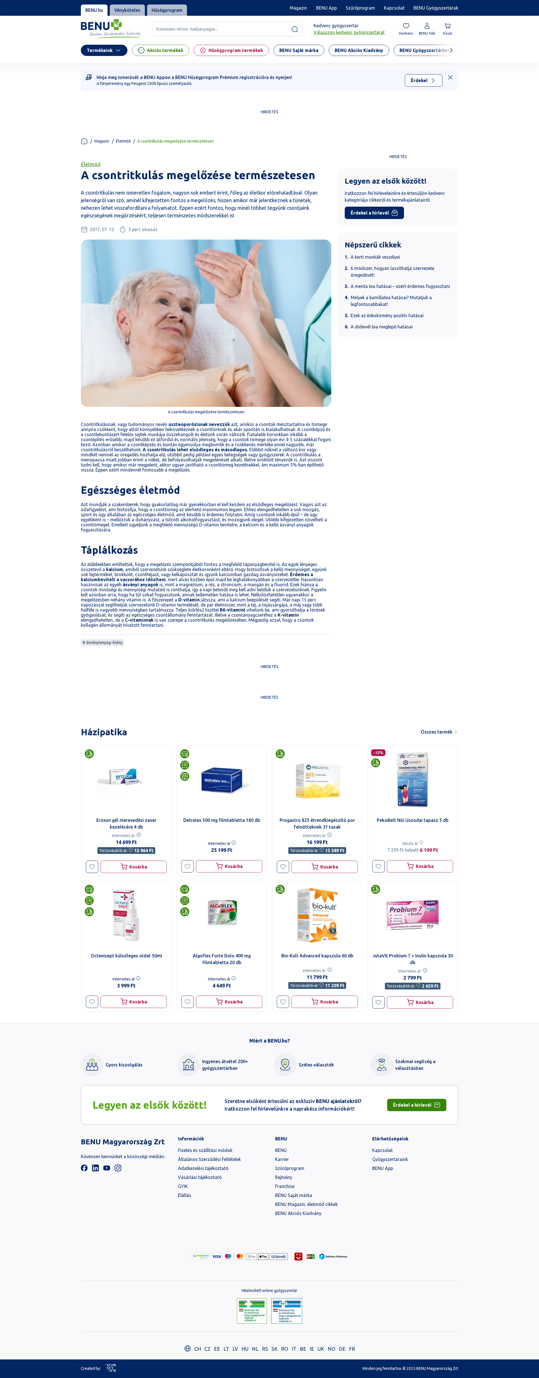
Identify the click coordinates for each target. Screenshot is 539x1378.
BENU (281, 1150)
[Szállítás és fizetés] (201, 1256)
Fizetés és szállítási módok (205, 1150)
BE (303, 1349)
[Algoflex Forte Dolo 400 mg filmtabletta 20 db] (222, 915)
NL (255, 1349)
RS (265, 1349)
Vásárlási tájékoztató (200, 1177)
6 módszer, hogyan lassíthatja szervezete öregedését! (392, 272)
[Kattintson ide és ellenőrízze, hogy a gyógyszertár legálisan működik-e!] (252, 1311)
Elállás (184, 1195)
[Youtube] (106, 1169)
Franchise (284, 1186)
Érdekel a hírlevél (370, 212)
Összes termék (437, 731)
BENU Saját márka (293, 1195)
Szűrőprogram (360, 7)
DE (342, 1349)
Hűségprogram (167, 10)
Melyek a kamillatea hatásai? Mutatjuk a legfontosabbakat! (391, 301)
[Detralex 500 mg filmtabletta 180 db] (222, 779)
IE (312, 1349)
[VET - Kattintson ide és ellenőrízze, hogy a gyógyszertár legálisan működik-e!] (286, 1311)
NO (331, 1349)
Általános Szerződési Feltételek (209, 1159)
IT (294, 1349)
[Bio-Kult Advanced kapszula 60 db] (317, 915)
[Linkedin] (95, 1169)
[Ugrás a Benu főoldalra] (111, 29)
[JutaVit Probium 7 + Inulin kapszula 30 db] (413, 915)
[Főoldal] (84, 141)
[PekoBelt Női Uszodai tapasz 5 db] (413, 779)
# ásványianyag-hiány (102, 642)
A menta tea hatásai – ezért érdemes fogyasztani (400, 286)
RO (284, 1349)
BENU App (326, 7)
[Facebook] (84, 1169)
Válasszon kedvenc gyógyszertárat (349, 32)
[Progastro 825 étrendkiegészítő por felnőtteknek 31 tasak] (317, 779)
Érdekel (419, 80)
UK (321, 1349)
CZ (207, 1349)
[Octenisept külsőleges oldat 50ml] (126, 915)
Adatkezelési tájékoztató (203, 1168)
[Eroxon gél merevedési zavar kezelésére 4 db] (126, 779)
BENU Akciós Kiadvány (298, 1213)
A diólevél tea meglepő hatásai (382, 326)
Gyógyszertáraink (390, 1159)
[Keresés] (294, 29)
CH (197, 1349)
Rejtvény (283, 1177)
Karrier (282, 1159)
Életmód (123, 141)
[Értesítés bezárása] (450, 77)
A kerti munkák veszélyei (375, 257)
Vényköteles (127, 10)
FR (352, 1349)
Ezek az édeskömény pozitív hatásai (387, 315)
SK (274, 1349)
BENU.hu (94, 10)
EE (217, 1349)
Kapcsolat (394, 7)
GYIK (183, 1186)
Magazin (298, 7)
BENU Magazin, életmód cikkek (306, 1204)
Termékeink (100, 50)
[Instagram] (118, 1169)
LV (235, 1349)
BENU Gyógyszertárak (436, 7)
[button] (92, 867)
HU (244, 1349)
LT (226, 1349)
